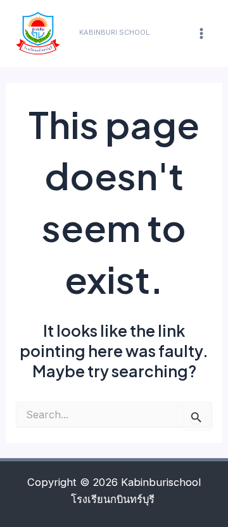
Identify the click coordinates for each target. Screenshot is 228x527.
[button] (114, 32)
